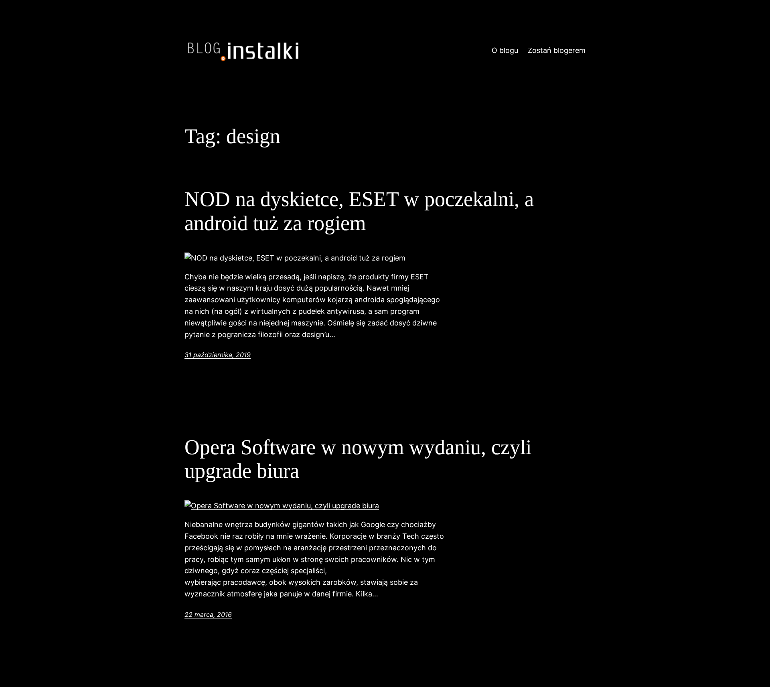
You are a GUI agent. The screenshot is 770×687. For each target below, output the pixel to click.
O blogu (505, 50)
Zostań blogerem (557, 50)
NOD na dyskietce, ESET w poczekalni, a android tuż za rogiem (359, 211)
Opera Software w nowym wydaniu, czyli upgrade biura (357, 459)
